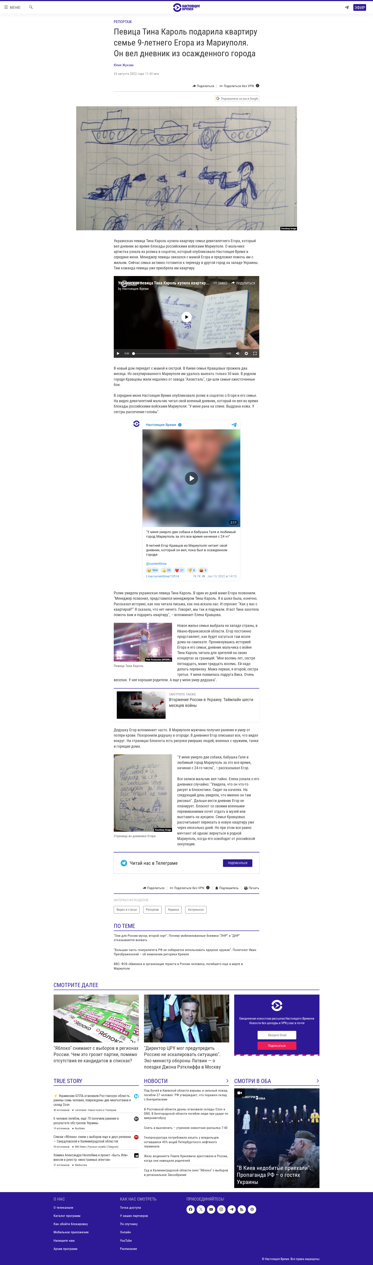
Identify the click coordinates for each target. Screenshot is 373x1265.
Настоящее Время (135, 289)
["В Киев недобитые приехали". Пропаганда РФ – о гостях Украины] (276, 1138)
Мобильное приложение (71, 1232)
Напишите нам (64, 1240)
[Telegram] (346, 7)
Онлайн (125, 1232)
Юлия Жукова (124, 65)
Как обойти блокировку (71, 1224)
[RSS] (242, 1209)
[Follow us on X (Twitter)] (201, 1209)
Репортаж (123, 21)
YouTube (126, 1240)
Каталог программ (67, 1216)
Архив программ (65, 1249)
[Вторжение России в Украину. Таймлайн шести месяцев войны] (141, 705)
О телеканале (63, 1208)
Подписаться (237, 863)
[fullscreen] (255, 353)
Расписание (128, 1249)
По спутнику (129, 1224)
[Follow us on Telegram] (232, 1209)
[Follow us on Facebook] (190, 1209)
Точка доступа (130, 1208)
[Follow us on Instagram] (221, 1209)
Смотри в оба (252, 1081)
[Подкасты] (252, 1209)
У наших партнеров (134, 1216)
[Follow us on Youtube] (211, 1209)
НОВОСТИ (156, 1081)
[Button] (203, 86)
